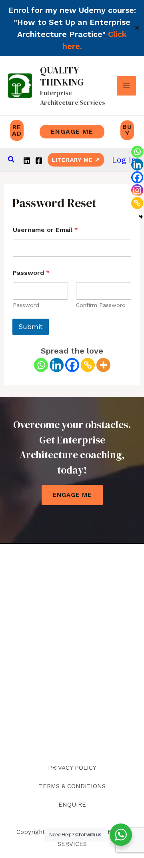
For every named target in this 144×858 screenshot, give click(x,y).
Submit (30, 327)
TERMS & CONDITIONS (72, 786)
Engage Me (72, 494)
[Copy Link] (88, 365)
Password (26, 305)
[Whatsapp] (41, 365)
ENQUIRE (72, 804)
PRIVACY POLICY (72, 767)
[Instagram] (137, 190)
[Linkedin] (26, 160)
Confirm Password (101, 305)
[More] (103, 365)
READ (17, 130)
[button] (11, 160)
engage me (72, 131)
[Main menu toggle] (126, 86)
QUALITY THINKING (62, 76)
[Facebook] (38, 160)
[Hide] (141, 216)
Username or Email (45, 230)
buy (127, 130)
